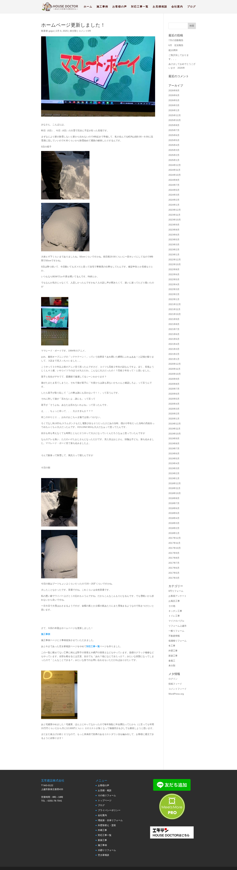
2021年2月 (173, 354)
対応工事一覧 (139, 6)
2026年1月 (173, 110)
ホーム (88, 6)
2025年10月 (174, 120)
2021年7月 (173, 329)
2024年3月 (173, 194)
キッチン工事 (175, 611)
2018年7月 (173, 503)
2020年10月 (174, 374)
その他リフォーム (107, 795)
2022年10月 (174, 264)
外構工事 (102, 830)
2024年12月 (174, 165)
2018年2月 (173, 528)
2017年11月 (174, 543)
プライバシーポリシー (109, 810)
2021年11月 (174, 309)
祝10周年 (173, 50)
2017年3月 (173, 578)
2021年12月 (174, 304)
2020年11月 (174, 369)
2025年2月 (173, 155)
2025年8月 (173, 125)
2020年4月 (173, 403)
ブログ (191, 6)
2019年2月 (173, 473)
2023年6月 (173, 234)
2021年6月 (173, 334)
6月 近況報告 (175, 45)
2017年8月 (173, 558)
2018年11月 (174, 488)
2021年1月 (173, 359)
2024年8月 (173, 180)
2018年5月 (173, 513)
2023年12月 (174, 209)
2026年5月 (173, 100)
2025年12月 (174, 115)
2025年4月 (173, 145)
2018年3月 (173, 523)
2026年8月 (173, 90)
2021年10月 (174, 314)
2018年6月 (173, 508)
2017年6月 (173, 568)
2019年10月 (174, 433)
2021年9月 (173, 319)
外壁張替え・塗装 (107, 825)
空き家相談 (103, 855)
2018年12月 (174, 483)
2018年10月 (174, 493)
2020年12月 (174, 364)
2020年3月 (173, 408)
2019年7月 (173, 448)
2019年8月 (173, 443)
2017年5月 (173, 573)
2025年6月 (173, 135)
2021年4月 (173, 344)
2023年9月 (173, 224)
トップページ (104, 800)
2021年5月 (173, 339)
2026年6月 (173, 95)
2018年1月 (173, 533)
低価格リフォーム (177, 640)
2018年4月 (173, 518)
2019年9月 (173, 438)
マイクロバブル (176, 621)
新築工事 (173, 655)
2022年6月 (173, 274)
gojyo (51, 31)
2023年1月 (173, 254)
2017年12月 (174, 538)
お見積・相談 (104, 790)
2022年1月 (173, 299)
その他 (171, 606)
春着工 (171, 660)
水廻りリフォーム (107, 850)
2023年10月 (174, 219)
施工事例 (102, 6)
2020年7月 (173, 388)
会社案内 (177, 6)
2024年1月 (173, 204)
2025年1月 (173, 160)
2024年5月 (173, 190)
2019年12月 (174, 423)
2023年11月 (174, 215)
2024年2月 (173, 199)
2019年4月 (173, 463)
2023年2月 (173, 249)
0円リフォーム (175, 591)
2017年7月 (173, 563)
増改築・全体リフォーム (110, 820)
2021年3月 (173, 349)
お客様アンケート (177, 596)
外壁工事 (173, 650)
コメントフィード (177, 689)
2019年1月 (173, 478)
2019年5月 (173, 458)
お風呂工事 (174, 601)
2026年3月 (173, 105)
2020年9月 (173, 379)
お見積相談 (160, 6)
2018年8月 (173, 498)
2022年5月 (173, 279)
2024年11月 (174, 170)
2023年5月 (173, 239)
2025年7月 (173, 130)
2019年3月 (173, 468)
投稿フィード (175, 683)
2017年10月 (174, 548)
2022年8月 (173, 269)
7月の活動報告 (175, 40)
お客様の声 (119, 6)
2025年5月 (173, 140)
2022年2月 (173, 294)
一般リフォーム (176, 631)
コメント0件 (85, 31)
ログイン (173, 678)
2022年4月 (173, 284)
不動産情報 (174, 636)
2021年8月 (173, 324)
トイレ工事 (174, 616)
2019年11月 (174, 428)
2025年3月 (173, 150)
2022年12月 (174, 259)
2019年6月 (173, 453)
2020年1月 (173, 418)
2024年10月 (174, 175)
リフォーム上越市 (177, 626)
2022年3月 (173, 289)
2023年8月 (173, 229)
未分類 (73, 31)
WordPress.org (176, 694)
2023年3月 (173, 244)
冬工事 (171, 645)
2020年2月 (173, 413)
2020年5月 (173, 398)
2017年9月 (173, 553)
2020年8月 (173, 384)
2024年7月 (173, 185)
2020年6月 (173, 393)
